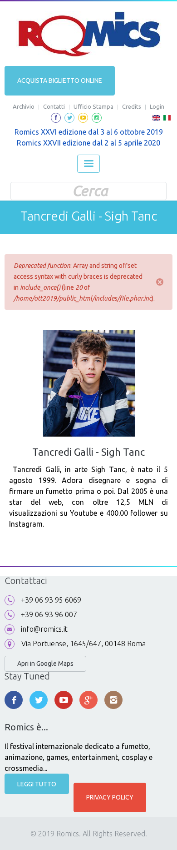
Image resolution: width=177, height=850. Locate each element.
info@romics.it (44, 629)
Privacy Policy (109, 797)
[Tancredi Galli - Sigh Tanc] (156, 120)
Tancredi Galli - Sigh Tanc (88, 452)
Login (157, 106)
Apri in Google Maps (45, 663)
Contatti (54, 106)
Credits (131, 106)
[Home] (89, 34)
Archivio (23, 106)
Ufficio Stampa (93, 106)
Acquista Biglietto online (59, 80)
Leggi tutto (36, 784)
